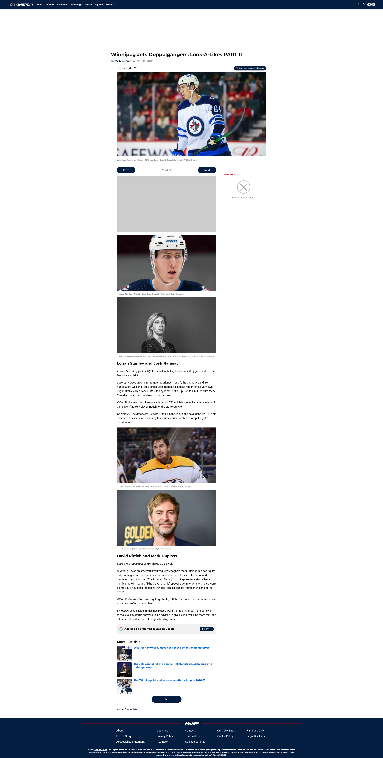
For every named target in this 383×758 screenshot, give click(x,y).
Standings (76, 4)
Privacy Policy (165, 736)
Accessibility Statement (130, 741)
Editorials (132, 709)
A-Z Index (162, 741)
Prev (126, 170)
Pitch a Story (123, 736)
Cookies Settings (195, 741)
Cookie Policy (225, 736)
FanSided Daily (256, 730)
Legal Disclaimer (257, 736)
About (120, 730)
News (40, 4)
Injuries (99, 4)
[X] (364, 4)
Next (207, 170)
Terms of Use (193, 736)
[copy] (135, 68)
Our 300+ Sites (226, 730)
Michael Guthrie (125, 61)
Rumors (50, 4)
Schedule (62, 4)
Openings (162, 730)
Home (120, 709)
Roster (88, 4)
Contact (190, 730)
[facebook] (358, 4)
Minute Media (101, 750)
